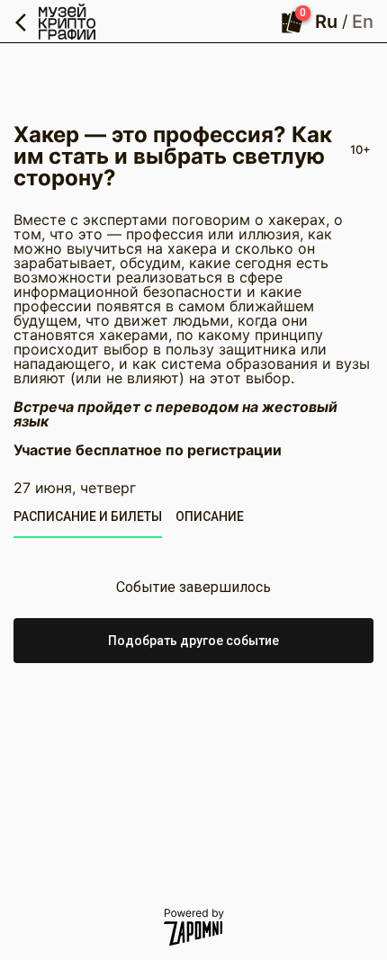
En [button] (363, 21)
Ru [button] (326, 21)
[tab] (88, 516)
